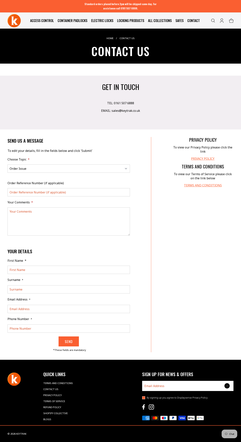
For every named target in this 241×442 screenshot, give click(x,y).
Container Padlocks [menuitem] (72, 20)
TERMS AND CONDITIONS (203, 185)
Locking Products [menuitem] (130, 20)
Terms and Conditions (58, 383)
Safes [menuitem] (179, 20)
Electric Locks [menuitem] (102, 20)
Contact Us (50, 389)
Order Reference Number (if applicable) (36, 183)
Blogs (47, 419)
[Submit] (227, 386)
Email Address (19, 299)
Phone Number (20, 319)
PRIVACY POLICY (202, 159)
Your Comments (20, 202)
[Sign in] (222, 20)
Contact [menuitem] (193, 20)
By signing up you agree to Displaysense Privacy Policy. (177, 397)
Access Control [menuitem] (42, 20)
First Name (17, 261)
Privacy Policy (52, 395)
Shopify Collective (55, 413)
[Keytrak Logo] (14, 20)
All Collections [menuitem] (160, 20)
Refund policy (52, 407)
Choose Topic (19, 159)
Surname (15, 280)
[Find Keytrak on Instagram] (151, 407)
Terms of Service (54, 401)
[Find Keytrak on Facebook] (143, 407)
